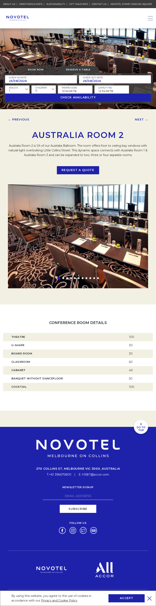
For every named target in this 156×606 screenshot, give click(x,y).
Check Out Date (93, 77)
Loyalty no (105, 87)
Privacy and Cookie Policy (59, 600)
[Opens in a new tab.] (62, 530)
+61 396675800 (60, 474)
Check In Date (17, 77)
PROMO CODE (69, 87)
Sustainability (55, 4)
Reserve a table (78, 69)
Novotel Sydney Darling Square (131, 4)
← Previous (18, 119)
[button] (58, 278)
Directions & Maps (30, 4)
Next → (141, 119)
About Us (9, 4)
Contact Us (99, 4)
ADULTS (13, 87)
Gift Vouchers (78, 4)
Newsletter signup (78, 487)
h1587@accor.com (95, 474)
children (41, 87)
